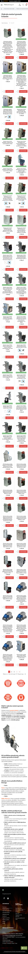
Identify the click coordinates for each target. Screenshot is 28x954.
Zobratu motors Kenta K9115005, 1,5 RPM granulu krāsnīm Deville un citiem (7, 142)
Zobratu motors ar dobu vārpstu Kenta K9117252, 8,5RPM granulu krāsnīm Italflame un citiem (21, 518)
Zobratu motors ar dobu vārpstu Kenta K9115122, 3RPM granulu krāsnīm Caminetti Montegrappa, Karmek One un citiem (7, 518)
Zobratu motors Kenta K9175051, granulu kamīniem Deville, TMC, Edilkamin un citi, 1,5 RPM (8, 229)
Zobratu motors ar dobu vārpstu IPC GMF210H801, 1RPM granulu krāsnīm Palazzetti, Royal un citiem (7, 465)
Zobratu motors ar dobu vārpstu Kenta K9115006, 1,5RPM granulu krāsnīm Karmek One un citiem (21, 465)
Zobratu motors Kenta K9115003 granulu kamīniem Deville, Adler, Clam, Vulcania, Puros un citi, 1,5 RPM (21, 111)
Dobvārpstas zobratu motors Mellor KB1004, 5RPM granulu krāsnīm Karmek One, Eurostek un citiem (8, 77)
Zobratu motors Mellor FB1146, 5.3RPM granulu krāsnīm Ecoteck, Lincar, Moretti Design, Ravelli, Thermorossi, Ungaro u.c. (7, 257)
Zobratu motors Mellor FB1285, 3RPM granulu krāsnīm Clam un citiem (7, 406)
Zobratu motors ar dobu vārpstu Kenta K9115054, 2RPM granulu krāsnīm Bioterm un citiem (7, 492)
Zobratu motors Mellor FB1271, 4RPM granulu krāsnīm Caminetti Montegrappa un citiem (21, 376)
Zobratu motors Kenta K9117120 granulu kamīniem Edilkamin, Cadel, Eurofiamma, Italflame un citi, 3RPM (21, 171)
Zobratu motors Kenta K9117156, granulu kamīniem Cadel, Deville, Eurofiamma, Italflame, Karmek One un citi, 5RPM (8, 198)
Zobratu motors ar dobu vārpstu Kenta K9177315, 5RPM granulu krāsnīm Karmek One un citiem (21, 545)
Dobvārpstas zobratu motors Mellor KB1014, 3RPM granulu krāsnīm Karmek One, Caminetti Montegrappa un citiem (7, 111)
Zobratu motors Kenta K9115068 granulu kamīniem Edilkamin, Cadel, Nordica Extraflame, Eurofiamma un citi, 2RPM (21, 143)
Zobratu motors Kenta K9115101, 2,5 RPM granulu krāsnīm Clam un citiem (7, 169)
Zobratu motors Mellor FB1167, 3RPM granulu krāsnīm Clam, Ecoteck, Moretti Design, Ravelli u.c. (21, 257)
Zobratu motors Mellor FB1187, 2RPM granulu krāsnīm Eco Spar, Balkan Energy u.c (7, 318)
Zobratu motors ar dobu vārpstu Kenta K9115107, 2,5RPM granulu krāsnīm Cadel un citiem (21, 492)
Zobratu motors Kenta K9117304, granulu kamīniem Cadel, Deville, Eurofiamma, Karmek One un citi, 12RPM (21, 198)
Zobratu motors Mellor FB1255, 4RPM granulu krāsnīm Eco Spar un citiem (21, 346)
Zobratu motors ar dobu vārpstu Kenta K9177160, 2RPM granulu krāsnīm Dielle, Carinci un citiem (7, 545)
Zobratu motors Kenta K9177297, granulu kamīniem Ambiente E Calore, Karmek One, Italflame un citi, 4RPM (21, 230)
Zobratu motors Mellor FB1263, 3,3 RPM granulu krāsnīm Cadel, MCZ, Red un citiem (7, 376)
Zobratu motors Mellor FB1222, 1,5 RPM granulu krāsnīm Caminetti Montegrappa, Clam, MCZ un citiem (8, 347)
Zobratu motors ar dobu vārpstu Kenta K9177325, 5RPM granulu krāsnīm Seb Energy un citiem (7, 571)
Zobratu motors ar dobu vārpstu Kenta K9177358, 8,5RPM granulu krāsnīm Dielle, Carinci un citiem (7, 597)
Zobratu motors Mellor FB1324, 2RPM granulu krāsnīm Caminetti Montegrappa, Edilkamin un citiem (7, 438)
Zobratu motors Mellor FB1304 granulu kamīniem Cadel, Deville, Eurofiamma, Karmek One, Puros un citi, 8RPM (21, 408)
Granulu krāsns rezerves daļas (9, 8)
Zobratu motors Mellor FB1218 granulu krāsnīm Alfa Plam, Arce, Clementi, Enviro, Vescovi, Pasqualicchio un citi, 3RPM (21, 319)
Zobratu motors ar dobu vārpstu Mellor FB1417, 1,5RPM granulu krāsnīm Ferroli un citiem (21, 656)
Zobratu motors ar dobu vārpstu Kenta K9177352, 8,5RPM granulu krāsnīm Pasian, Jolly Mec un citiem (21, 571)
